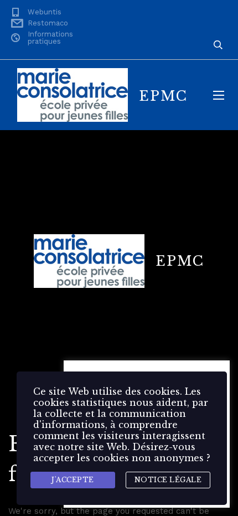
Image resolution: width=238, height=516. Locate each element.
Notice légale (168, 480)
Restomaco (48, 23)
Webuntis (44, 12)
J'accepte (72, 480)
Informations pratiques (50, 37)
